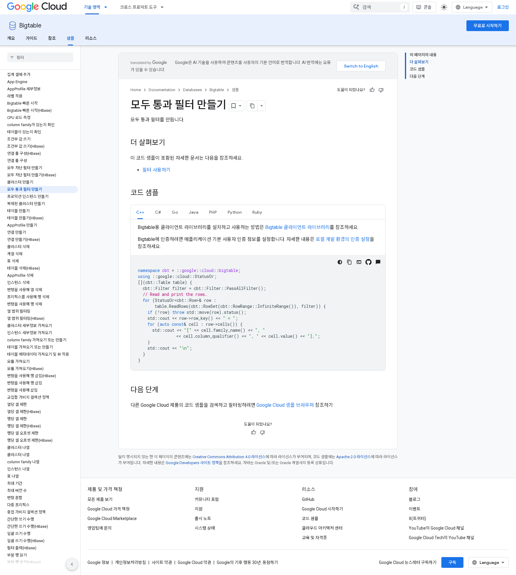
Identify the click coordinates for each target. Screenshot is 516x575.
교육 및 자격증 (314, 537)
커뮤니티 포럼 (207, 499)
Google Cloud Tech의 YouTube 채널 (441, 537)
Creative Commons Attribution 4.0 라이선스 (229, 457)
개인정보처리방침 (130, 562)
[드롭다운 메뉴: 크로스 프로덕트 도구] (164, 7)
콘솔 (427, 7)
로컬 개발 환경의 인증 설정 (343, 239)
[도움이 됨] (372, 89)
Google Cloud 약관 (194, 562)
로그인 (503, 7)
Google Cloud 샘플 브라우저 (285, 405)
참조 (52, 38)
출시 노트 (203, 518)
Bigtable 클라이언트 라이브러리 (297, 227)
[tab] (140, 212)
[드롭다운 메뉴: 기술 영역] (107, 7)
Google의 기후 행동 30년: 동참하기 (247, 562)
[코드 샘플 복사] (349, 262)
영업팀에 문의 (99, 528)
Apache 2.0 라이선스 (353, 457)
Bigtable (30, 25)
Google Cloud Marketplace (112, 518)
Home (135, 90)
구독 (452, 562)
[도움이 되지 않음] (381, 89)
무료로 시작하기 (488, 25)
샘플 (70, 38)
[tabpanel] (258, 297)
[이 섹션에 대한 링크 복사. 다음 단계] (165, 390)
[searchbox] (40, 57)
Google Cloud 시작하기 (322, 509)
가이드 (31, 38)
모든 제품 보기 (100, 499)
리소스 (91, 38)
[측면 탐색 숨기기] (72, 564)
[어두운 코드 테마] (340, 262)
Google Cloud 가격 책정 (108, 509)
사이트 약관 (162, 562)
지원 (198, 509)
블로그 (414, 499)
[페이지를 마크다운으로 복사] (252, 106)
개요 (11, 38)
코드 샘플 (310, 518)
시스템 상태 (205, 528)
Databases (192, 90)
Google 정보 (98, 562)
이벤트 (414, 509)
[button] (140, 212)
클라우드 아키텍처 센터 (322, 528)
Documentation (162, 90)
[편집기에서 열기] (359, 262)
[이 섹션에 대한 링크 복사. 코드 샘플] (165, 193)
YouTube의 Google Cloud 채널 (436, 528)
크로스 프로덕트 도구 (138, 7)
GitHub (308, 499)
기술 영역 (92, 7)
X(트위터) (417, 518)
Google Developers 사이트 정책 (192, 463)
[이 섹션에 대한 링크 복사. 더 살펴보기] (171, 143)
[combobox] (380, 7)
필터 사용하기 (156, 170)
